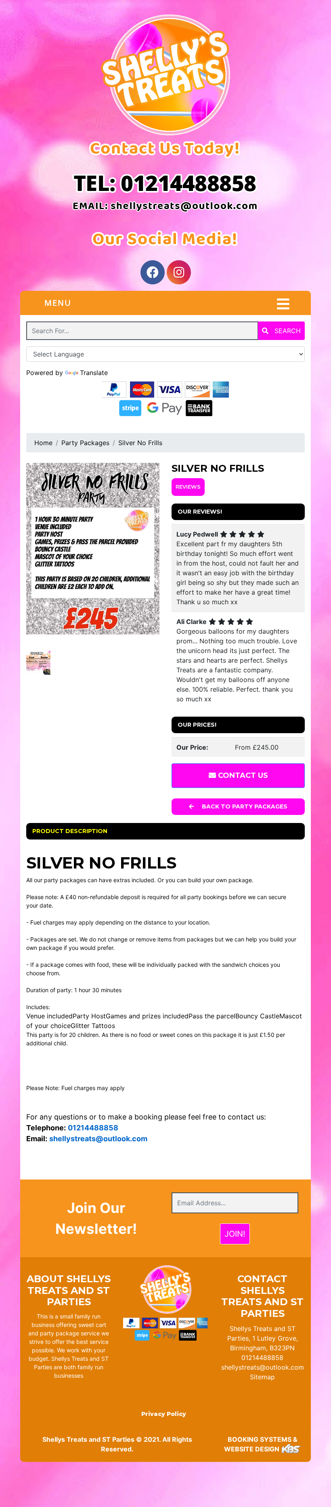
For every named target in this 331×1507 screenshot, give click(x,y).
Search (286, 331)
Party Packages (85, 443)
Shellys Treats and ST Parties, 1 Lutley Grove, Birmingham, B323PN (262, 1338)
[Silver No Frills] (92, 548)
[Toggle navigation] (283, 304)
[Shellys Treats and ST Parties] (165, 75)
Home (43, 443)
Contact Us (242, 775)
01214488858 (262, 1358)
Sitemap (262, 1377)
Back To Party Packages (243, 806)
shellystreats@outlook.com (262, 1367)
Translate (94, 373)
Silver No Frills (140, 443)
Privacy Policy (163, 1414)
